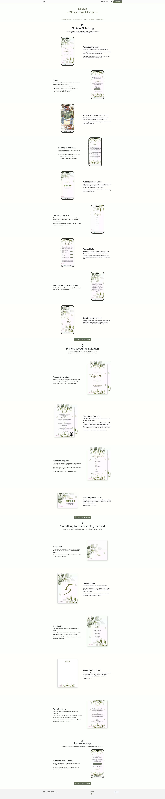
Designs (103, 1)
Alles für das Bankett (89, 19)
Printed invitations (77, 19)
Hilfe (111, 1)
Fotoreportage (99, 19)
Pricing (107, 1)
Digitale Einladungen (66, 19)
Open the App (117, 1)
